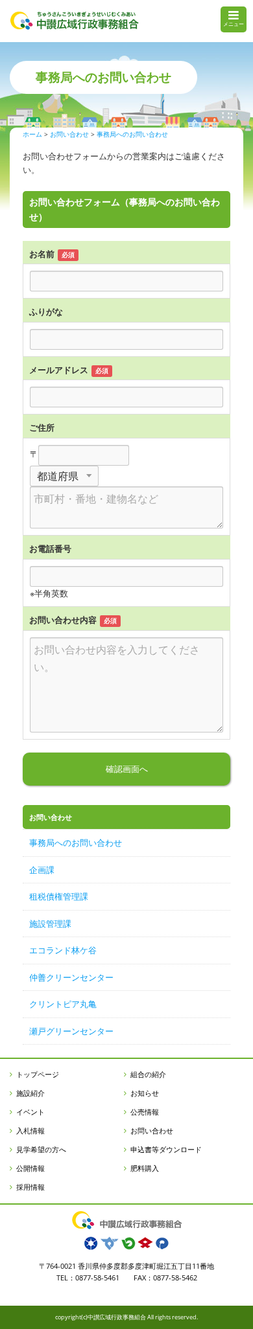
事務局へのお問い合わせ (75, 842)
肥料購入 (144, 1168)
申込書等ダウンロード (166, 1149)
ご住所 (41, 427)
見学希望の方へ (41, 1149)
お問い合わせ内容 (63, 620)
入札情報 (30, 1130)
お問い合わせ (151, 1130)
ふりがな (46, 311)
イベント (30, 1112)
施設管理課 (50, 923)
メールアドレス (58, 370)
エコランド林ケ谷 (63, 950)
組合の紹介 (148, 1074)
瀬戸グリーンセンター (71, 1031)
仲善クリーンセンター (71, 977)
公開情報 (30, 1168)
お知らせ (144, 1093)
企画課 (41, 870)
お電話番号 (50, 548)
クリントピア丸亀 (63, 1004)
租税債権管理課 (58, 896)
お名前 (41, 254)
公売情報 (144, 1112)
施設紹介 (30, 1093)
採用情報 (30, 1187)
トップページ (37, 1074)
